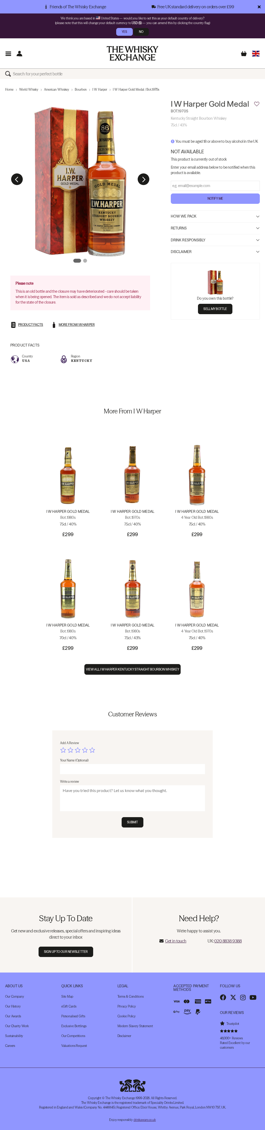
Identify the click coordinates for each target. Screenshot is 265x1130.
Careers (10, 1046)
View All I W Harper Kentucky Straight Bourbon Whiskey (132, 669)
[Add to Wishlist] (256, 104)
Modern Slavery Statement (135, 1026)
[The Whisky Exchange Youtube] (252, 997)
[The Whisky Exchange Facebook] (223, 997)
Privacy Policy (126, 1006)
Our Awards (13, 1016)
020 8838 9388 (228, 941)
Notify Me (215, 198)
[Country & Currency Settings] (256, 53)
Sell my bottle (215, 309)
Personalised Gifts (73, 1016)
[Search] (9, 74)
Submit (132, 822)
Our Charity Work (17, 1026)
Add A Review (69, 743)
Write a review (69, 781)
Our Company (14, 996)
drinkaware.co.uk (145, 1120)
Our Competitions (73, 1036)
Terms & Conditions (130, 996)
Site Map (67, 996)
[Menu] (8, 53)
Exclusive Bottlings (73, 1026)
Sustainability (14, 1036)
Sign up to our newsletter (66, 952)
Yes (124, 32)
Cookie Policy (126, 1016)
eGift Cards (68, 1006)
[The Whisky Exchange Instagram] (243, 997)
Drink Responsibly (188, 240)
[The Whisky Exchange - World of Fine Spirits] (132, 53)
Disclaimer (181, 251)
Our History (13, 1006)
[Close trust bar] (259, 6)
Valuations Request (74, 1046)
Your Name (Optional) (74, 760)
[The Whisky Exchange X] (233, 997)
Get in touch (175, 941)
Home (9, 89)
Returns (179, 228)
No (141, 32)
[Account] (19, 53)
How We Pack (184, 216)
